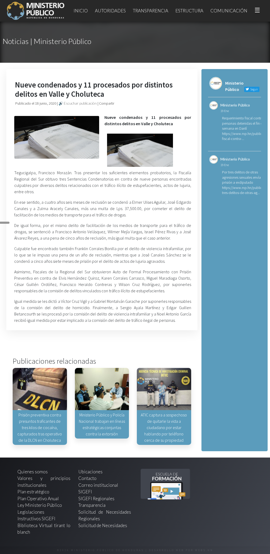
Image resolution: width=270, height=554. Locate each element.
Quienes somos (32, 471)
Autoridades (110, 10)
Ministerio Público (235, 105)
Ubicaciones (90, 471)
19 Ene (224, 111)
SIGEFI (85, 491)
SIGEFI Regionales (96, 498)
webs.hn (204, 550)
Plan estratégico (33, 491)
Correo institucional (98, 485)
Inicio (81, 10)
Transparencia (150, 10)
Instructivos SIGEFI (36, 518)
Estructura (189, 10)
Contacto (87, 478)
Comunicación (228, 10)
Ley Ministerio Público (39, 505)
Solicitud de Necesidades (102, 525)
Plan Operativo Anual (38, 498)
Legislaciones (30, 512)
